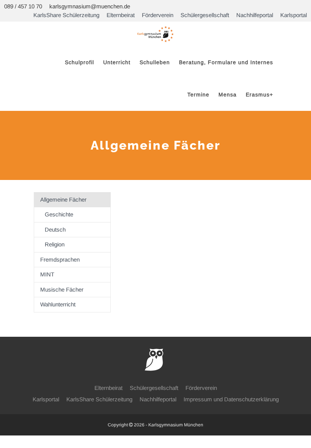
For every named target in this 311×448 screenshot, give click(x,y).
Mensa (227, 94)
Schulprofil (79, 62)
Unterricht (116, 62)
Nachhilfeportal (254, 15)
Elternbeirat (121, 15)
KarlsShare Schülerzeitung (66, 15)
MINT (47, 274)
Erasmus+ (259, 94)
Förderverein (157, 15)
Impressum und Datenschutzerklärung (231, 399)
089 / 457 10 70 (23, 6)
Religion (54, 244)
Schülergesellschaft (205, 15)
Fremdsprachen (60, 259)
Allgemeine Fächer (63, 199)
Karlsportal (293, 15)
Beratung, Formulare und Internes (226, 62)
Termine (198, 94)
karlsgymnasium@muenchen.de (89, 6)
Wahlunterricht (57, 304)
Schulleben (155, 62)
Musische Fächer (61, 289)
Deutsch (55, 229)
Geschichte (59, 214)
